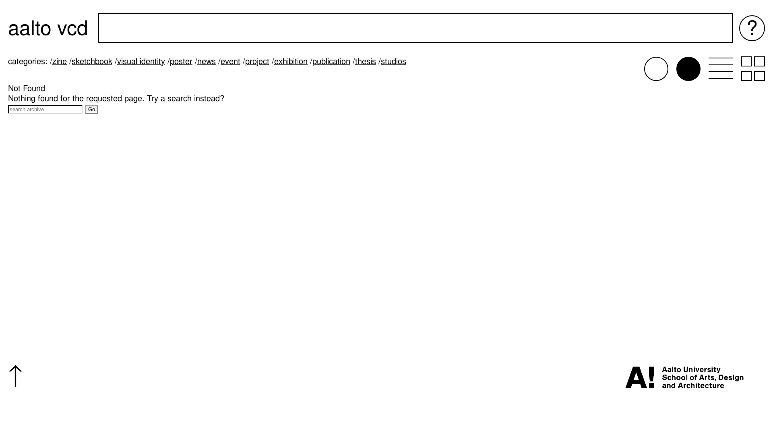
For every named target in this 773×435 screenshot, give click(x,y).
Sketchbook (92, 61)
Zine (59, 61)
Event (230, 61)
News (206, 61)
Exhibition (291, 61)
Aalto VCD (48, 28)
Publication (331, 61)
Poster (181, 61)
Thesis (365, 61)
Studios (393, 61)
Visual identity (141, 61)
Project (257, 61)
